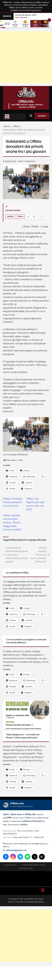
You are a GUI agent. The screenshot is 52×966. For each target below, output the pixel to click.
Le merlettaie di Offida (17, 573)
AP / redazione (27, 161)
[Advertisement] (26, 57)
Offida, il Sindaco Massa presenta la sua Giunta (13, 502)
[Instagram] (13, 857)
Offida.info (26, 101)
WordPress (39, 902)
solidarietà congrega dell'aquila (31, 540)
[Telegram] (20, 857)
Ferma (20, 216)
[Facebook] (6, 857)
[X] (35, 857)
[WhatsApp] (27, 857)
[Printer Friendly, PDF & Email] (35, 227)
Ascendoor (19, 902)
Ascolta (10, 216)
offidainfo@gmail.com (16, 850)
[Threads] (42, 857)
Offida (6, 537)
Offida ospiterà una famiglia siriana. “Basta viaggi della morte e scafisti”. (12, 522)
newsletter (42, 116)
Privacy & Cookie (26, 868)
